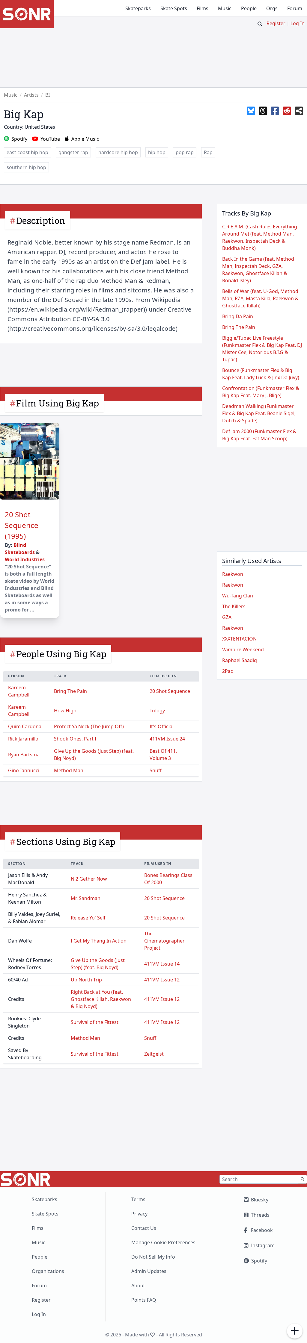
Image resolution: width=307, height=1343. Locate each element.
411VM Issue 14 (162, 963)
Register (276, 23)
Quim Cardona (24, 726)
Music (224, 8)
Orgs (272, 8)
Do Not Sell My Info (153, 1257)
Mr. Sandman (85, 898)
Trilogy (157, 710)
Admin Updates (148, 1271)
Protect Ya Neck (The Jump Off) (89, 726)
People (249, 8)
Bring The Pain (70, 691)
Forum (294, 8)
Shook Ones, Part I (75, 738)
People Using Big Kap (61, 654)
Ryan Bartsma (24, 754)
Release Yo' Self (88, 917)
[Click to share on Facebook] (275, 111)
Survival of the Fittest (94, 1022)
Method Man (68, 770)
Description (40, 220)
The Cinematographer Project (164, 940)
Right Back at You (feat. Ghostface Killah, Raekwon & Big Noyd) (101, 999)
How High (65, 710)
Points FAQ (143, 1300)
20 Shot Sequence (170, 691)
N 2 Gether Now (89, 878)
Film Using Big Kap (57, 403)
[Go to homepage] (27, 14)
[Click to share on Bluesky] (251, 111)
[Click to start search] (260, 24)
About (138, 1285)
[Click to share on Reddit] (287, 111)
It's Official (162, 726)
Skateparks (138, 8)
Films (202, 8)
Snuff (156, 770)
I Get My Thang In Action (99, 940)
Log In (298, 23)
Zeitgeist (154, 1054)
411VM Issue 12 (162, 979)
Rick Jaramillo (23, 738)
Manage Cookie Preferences (163, 1242)
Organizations (48, 1271)
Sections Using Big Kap (65, 841)
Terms (138, 1199)
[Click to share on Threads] (263, 111)
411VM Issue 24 (167, 738)
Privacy (139, 1213)
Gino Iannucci (23, 770)
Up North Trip (86, 979)
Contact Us (143, 1228)
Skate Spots (173, 8)
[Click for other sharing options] (299, 111)
